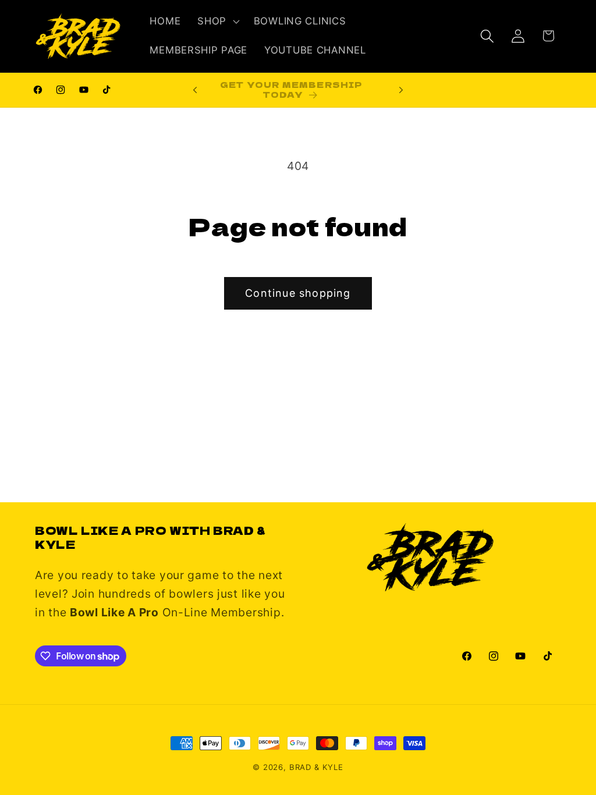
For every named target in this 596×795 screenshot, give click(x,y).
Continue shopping (297, 293)
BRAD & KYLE (316, 767)
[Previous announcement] (195, 90)
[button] (217, 21)
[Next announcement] (401, 90)
